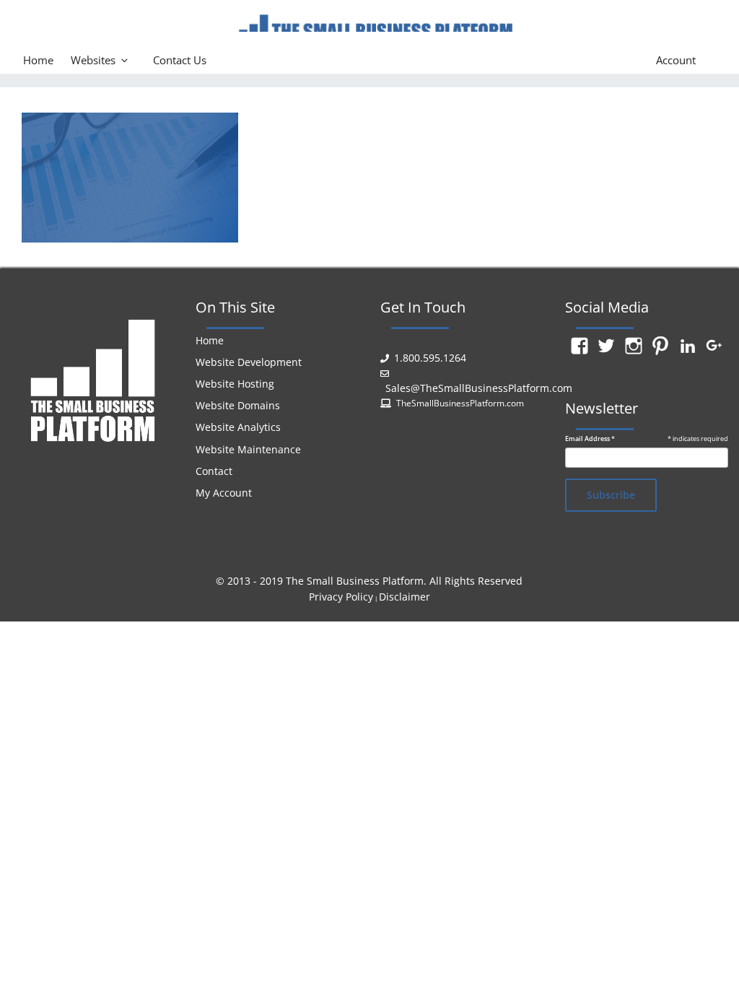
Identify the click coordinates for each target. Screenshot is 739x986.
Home (38, 60)
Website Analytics (238, 427)
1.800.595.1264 (430, 358)
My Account (224, 492)
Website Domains (238, 405)
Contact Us (179, 60)
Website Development (249, 362)
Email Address (590, 439)
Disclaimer (404, 596)
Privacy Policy (341, 596)
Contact (214, 471)
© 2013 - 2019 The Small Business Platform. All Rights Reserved (369, 581)
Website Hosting (235, 384)
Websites (93, 60)
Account (676, 60)
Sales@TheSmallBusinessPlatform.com (478, 388)
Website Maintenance (248, 449)
